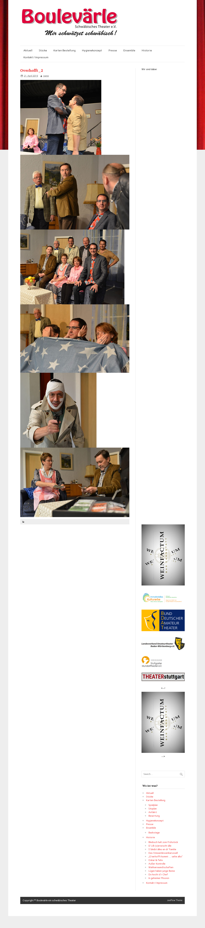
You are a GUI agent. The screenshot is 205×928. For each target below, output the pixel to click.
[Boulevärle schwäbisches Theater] (69, 36)
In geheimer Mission (158, 878)
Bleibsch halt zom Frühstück (163, 842)
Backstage (154, 832)
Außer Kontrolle (156, 863)
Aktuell (27, 50)
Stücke (43, 50)
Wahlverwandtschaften (160, 867)
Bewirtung (154, 815)
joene (46, 76)
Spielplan (153, 805)
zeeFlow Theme (174, 900)
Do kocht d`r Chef (158, 874)
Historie (147, 50)
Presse (113, 50)
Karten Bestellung (64, 50)
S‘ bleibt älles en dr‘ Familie (162, 849)
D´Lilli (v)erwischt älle (159, 845)
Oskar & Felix (155, 860)
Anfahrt (152, 812)
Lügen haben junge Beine (161, 870)
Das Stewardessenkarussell (163, 853)
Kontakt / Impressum (35, 57)
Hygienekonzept (92, 50)
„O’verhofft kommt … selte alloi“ (165, 856)
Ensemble (129, 50)
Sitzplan (152, 808)
